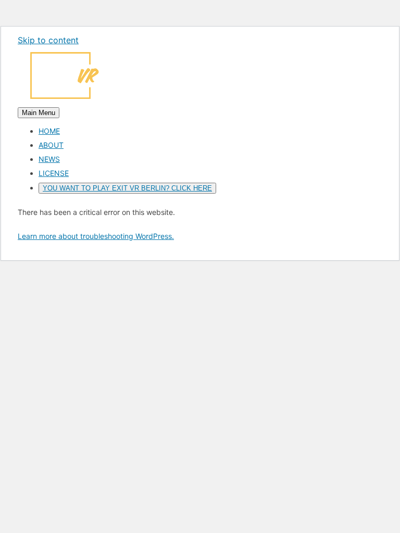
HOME (49, 130)
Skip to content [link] (48, 40)
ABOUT (51, 145)
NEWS (49, 159)
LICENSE (54, 173)
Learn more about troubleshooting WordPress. (96, 236)
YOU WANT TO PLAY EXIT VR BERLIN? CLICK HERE (127, 188)
